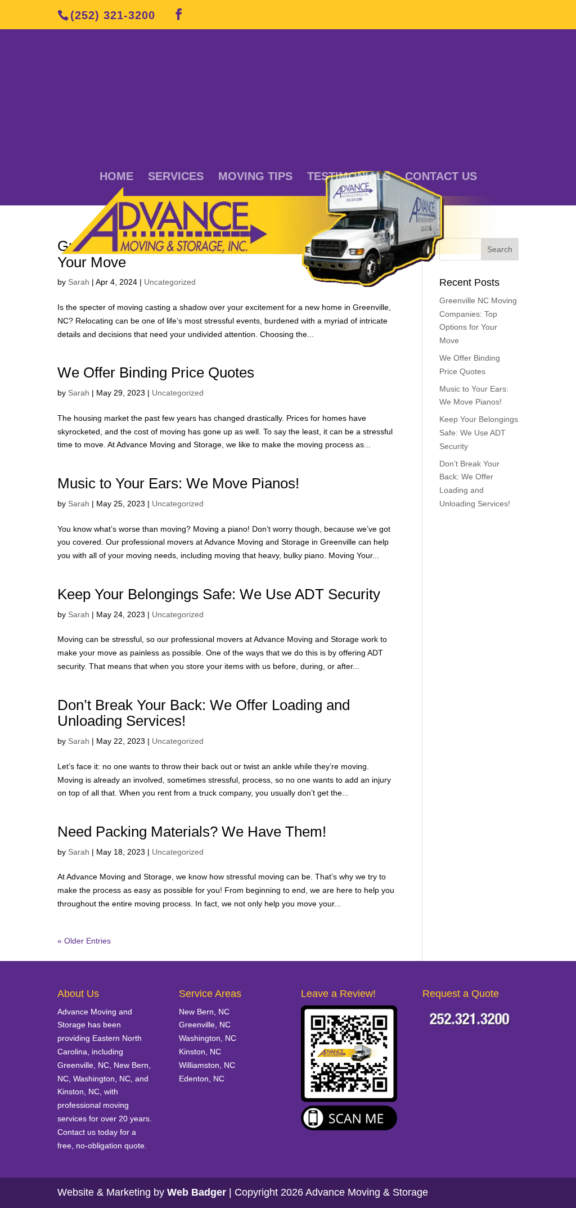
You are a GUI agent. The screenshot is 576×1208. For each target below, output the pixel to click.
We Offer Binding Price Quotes (155, 372)
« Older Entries (84, 940)
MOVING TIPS (255, 177)
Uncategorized (178, 392)
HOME (116, 177)
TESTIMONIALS (348, 177)
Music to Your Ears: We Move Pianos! (178, 483)
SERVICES (176, 177)
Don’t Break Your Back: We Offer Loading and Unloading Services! (203, 713)
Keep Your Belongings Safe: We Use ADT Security (218, 594)
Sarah (78, 392)
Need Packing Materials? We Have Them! (191, 831)
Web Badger (196, 1192)
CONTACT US (441, 177)
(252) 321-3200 (112, 15)
